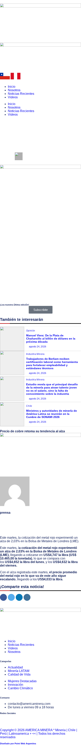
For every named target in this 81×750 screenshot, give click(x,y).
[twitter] (11, 597)
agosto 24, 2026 (37, 346)
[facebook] (3, 597)
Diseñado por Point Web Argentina (18, 743)
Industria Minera (35, 354)
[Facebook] (5, 719)
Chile (29, 406)
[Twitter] (15, 719)
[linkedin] (19, 597)
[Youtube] (26, 719)
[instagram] (27, 597)
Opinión (30, 330)
